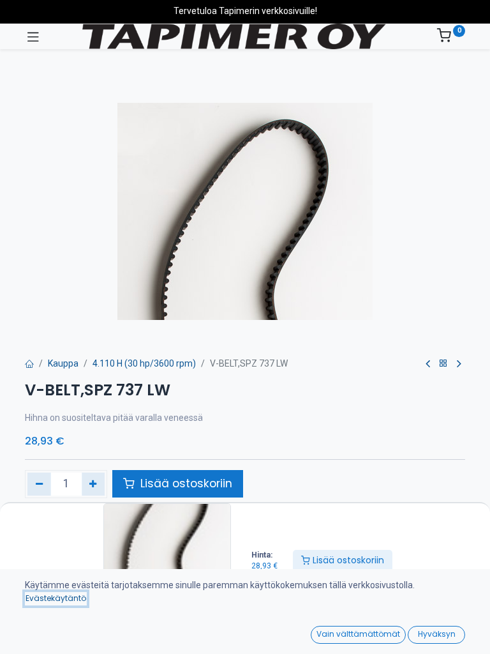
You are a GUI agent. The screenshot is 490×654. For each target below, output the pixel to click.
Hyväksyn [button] (437, 633)
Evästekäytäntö (56, 598)
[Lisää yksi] (93, 484)
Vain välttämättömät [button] (358, 633)
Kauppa (63, 363)
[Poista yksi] (39, 484)
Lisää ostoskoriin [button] (184, 483)
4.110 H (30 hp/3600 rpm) (144, 363)
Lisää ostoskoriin (347, 560)
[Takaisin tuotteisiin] (443, 363)
